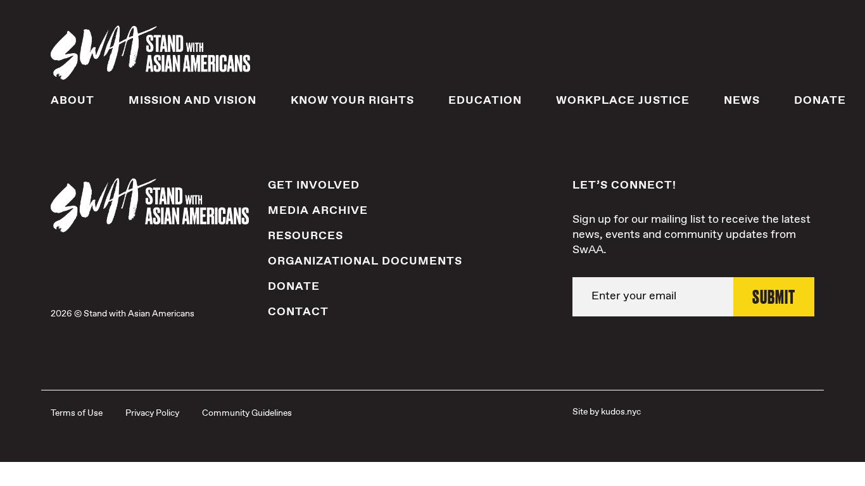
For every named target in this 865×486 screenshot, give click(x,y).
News (742, 100)
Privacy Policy (152, 413)
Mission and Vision (192, 100)
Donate (820, 100)
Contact (298, 312)
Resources (305, 236)
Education (485, 100)
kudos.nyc (621, 412)
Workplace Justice (623, 100)
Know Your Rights (352, 100)
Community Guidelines (247, 413)
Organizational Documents (365, 261)
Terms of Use (77, 413)
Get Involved (314, 185)
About (72, 100)
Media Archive (318, 210)
